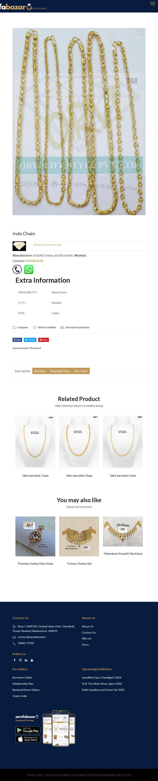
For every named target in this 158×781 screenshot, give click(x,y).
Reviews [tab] (39, 371)
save (45, 339)
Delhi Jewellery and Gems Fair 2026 (103, 689)
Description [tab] (22, 371)
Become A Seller (22, 677)
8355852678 (34, 261)
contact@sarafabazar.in (31, 636)
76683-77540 (26, 643)
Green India (20, 696)
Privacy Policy (35, 774)
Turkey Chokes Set (79, 563)
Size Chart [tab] (81, 371)
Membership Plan (23, 683)
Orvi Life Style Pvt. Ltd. (47, 244)
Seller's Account (36, 8)
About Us (87, 626)
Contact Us (89, 632)
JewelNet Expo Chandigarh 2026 (101, 677)
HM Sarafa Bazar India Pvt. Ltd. (113, 774)
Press (85, 644)
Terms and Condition (57, 774)
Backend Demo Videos (26, 689)
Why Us (86, 638)
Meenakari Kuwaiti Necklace (123, 553)
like (18, 339)
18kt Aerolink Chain (35, 475)
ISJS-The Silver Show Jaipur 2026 (102, 683)
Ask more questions (77, 327)
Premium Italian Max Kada (35, 563)
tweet (32, 339)
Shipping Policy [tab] (60, 371)
